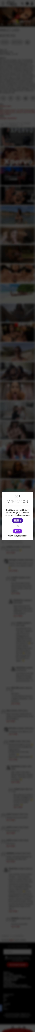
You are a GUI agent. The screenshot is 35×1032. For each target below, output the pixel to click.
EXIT (17, 531)
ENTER (17, 520)
